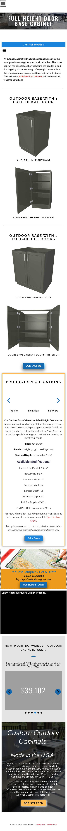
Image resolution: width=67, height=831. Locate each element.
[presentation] (25, 712)
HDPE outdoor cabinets (31, 76)
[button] (3, 3)
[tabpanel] (33, 690)
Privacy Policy (40, 824)
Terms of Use (52, 824)
